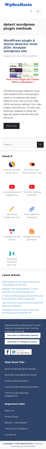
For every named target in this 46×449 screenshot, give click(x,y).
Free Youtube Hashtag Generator (22, 387)
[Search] (40, 145)
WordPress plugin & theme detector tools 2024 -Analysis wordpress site (20, 46)
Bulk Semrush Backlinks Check (21, 375)
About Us (9, 410)
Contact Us (10, 434)
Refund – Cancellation (16, 422)
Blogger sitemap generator (32, 238)
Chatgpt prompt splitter (11, 238)
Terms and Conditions (16, 428)
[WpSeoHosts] (18, 5)
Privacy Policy (11, 416)
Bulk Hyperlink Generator (31, 215)
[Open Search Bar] (31, 11)
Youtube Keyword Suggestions (12, 193)
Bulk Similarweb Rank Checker (20, 369)
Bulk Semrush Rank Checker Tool (32, 171)
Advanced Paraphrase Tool (12, 215)
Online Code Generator (16, 381)
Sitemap (38, 443)
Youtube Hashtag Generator (32, 193)
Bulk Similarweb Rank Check (12, 171)
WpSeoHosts (26, 443)
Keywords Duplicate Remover (12, 262)
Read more (11, 126)
